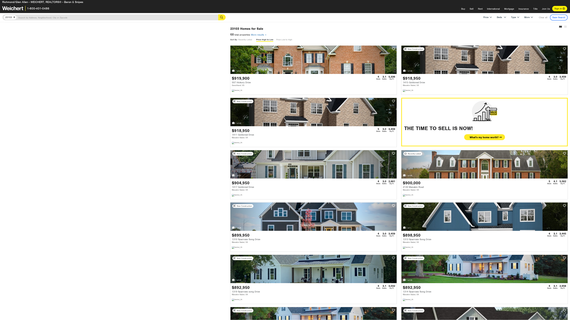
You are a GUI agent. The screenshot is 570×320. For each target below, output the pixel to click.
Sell (472, 8)
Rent (480, 8)
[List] (565, 27)
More (527, 17)
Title (535, 8)
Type (513, 17)
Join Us (546, 8)
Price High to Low (264, 39)
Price (486, 17)
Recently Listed (245, 39)
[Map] (560, 27)
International (493, 8)
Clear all (543, 17)
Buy (463, 8)
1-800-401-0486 (38, 8)
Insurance (523, 8)
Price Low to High (284, 39)
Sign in (558, 8)
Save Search (558, 17)
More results (258, 34)
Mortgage (509, 8)
